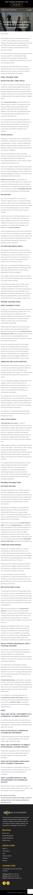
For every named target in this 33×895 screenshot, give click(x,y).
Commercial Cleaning (9, 795)
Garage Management (7, 838)
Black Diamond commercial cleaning (13, 798)
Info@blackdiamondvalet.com (14, 878)
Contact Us (5, 858)
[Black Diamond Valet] (9, 10)
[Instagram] (8, 883)
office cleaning (16, 800)
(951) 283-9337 (17, 5)
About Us (5, 848)
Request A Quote (7, 856)
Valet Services (5, 833)
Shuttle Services (6, 840)
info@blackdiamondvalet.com (18, 2)
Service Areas (6, 851)
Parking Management (7, 835)
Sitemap (5, 860)
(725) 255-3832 (15, 876)
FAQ (4, 853)
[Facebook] (4, 883)
